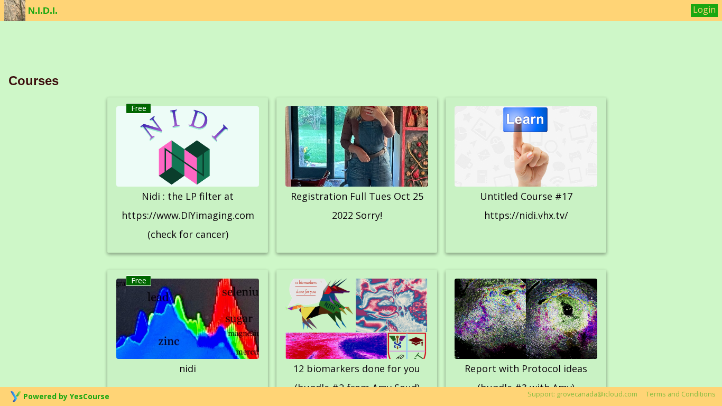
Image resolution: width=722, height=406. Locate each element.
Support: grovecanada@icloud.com (582, 394)
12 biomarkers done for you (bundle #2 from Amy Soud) (356, 378)
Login (704, 9)
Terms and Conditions (681, 394)
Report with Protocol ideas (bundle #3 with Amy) (526, 378)
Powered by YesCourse (66, 396)
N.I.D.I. (41, 10)
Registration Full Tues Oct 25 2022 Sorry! (357, 206)
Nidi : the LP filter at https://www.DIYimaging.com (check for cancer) (188, 215)
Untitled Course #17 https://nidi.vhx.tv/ (526, 206)
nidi (187, 368)
